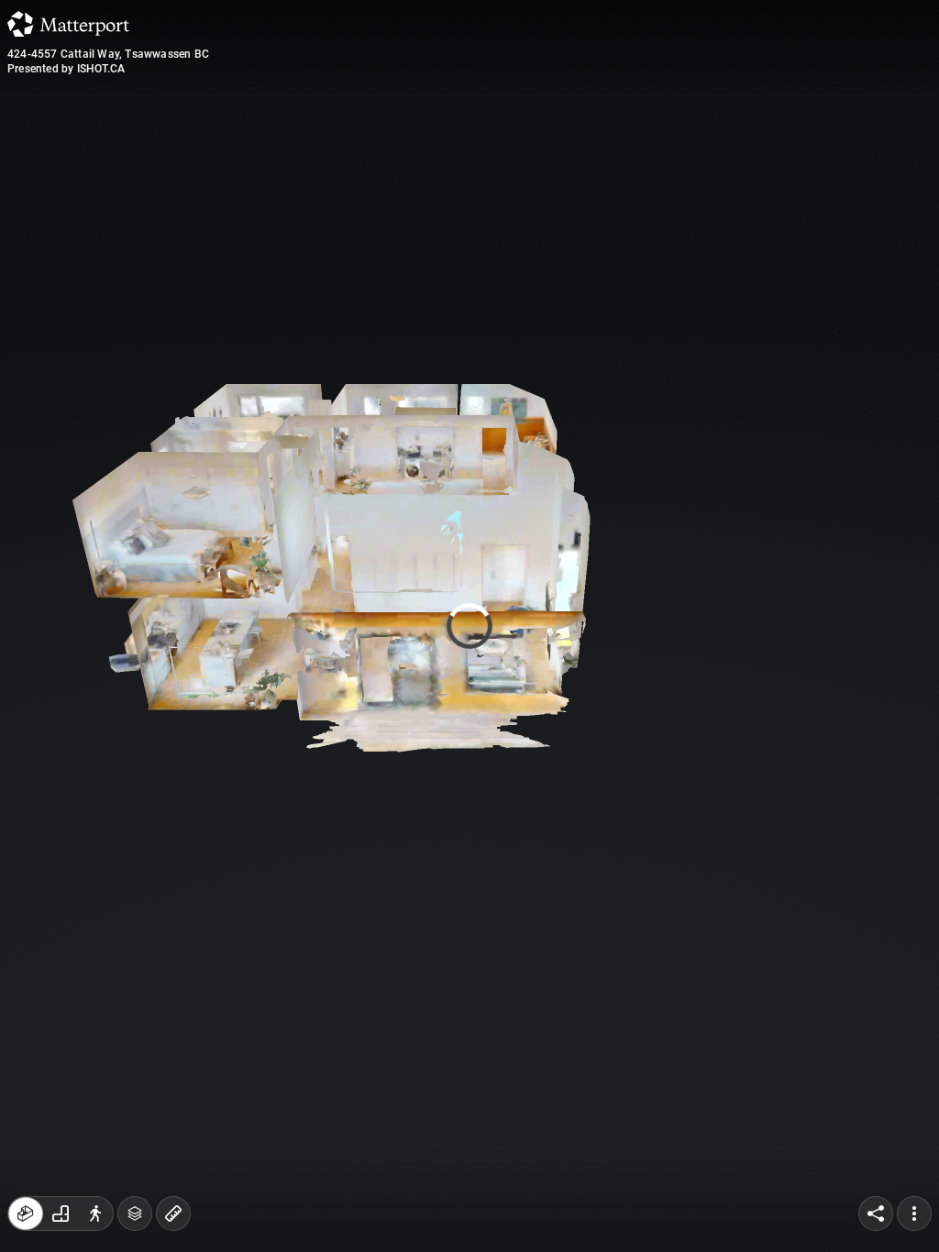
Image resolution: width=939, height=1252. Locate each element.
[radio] (25, 1213)
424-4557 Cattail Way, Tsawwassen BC (108, 54)
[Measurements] (173, 1213)
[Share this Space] (875, 1213)
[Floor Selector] (134, 1213)
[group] (60, 1213)
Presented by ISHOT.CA (66, 68)
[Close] (643, 156)
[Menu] (914, 1213)
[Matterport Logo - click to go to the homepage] (68, 23)
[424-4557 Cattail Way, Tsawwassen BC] (469, 626)
